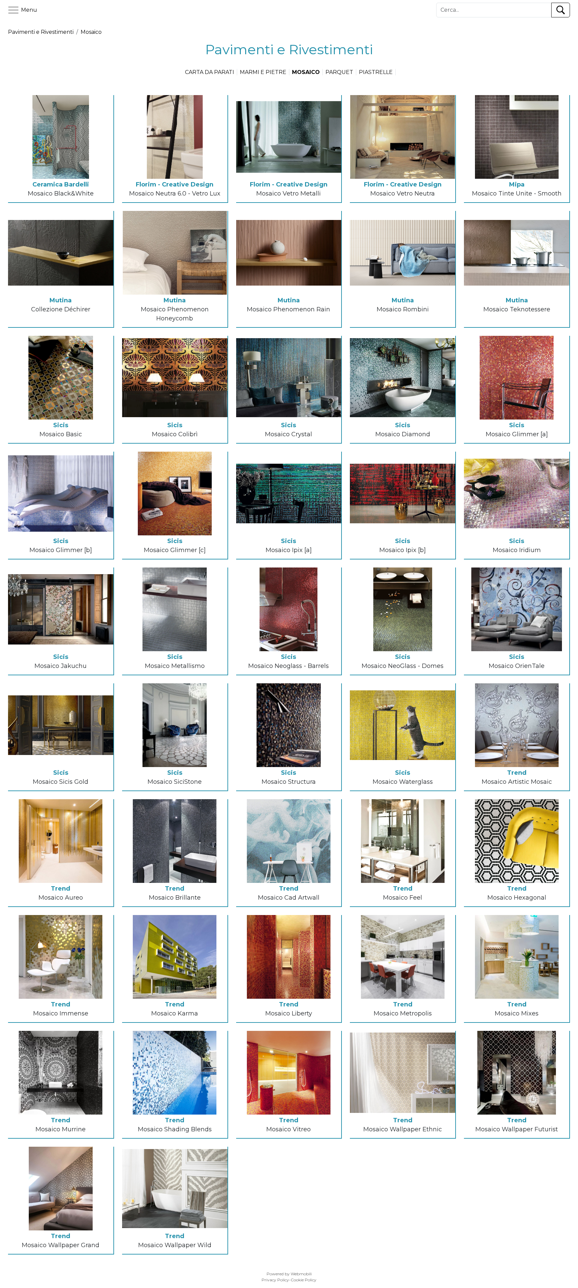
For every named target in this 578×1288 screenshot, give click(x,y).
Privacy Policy (275, 1279)
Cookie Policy (303, 1279)
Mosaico (91, 32)
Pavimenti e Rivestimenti (41, 32)
